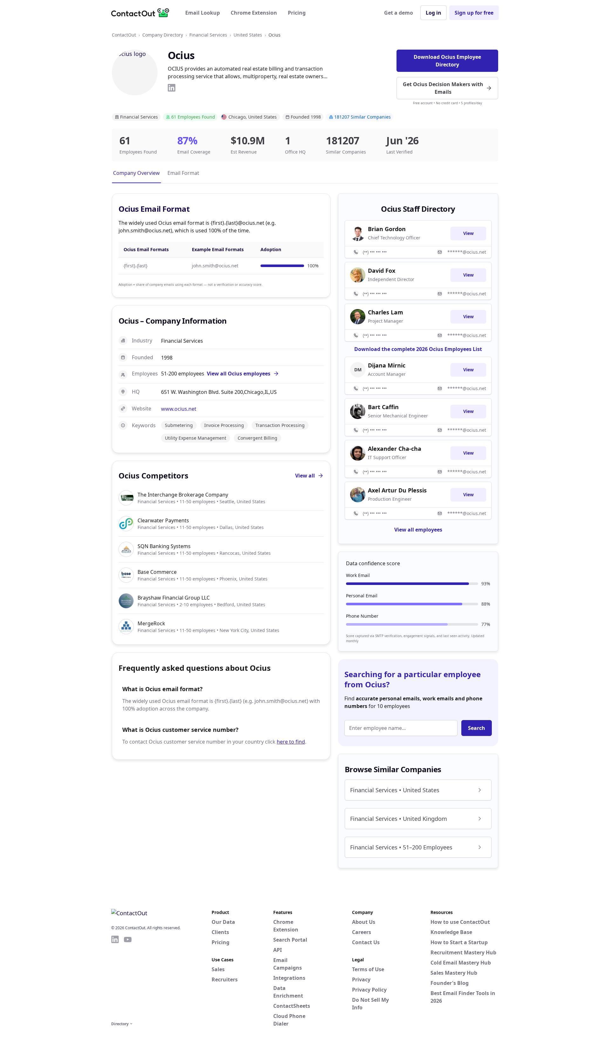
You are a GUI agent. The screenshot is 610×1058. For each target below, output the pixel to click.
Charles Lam (385, 312)
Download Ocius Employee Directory (447, 60)
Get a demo (398, 12)
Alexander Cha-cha (394, 448)
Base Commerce (157, 571)
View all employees (418, 529)
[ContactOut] (142, 12)
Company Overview (136, 172)
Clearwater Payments (163, 520)
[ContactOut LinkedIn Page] (115, 977)
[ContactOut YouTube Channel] (128, 977)
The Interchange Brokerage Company (183, 494)
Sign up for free (474, 12)
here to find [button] (291, 741)
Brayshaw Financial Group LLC (174, 597)
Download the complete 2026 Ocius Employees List (418, 349)
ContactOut (124, 35)
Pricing (297, 12)
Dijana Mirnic (386, 365)
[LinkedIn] (171, 88)
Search (476, 728)
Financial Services (208, 35)
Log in (433, 12)
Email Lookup (202, 12)
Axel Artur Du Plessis (397, 490)
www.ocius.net (178, 408)
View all (305, 475)
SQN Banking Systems (164, 546)
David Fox (381, 270)
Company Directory (162, 35)
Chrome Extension (254, 12)
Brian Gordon (387, 229)
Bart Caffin (383, 407)
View (468, 233)
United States (248, 35)
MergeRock (151, 623)
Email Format (183, 172)
